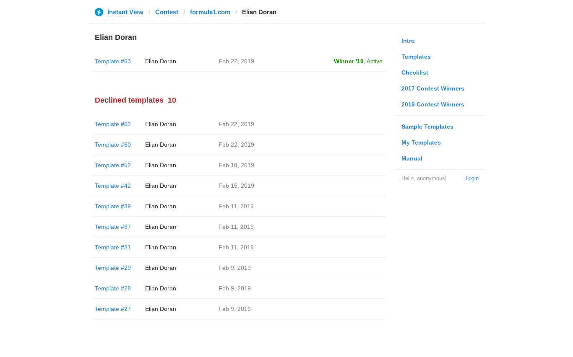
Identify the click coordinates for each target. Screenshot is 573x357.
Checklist (414, 72)
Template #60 (113, 144)
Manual (411, 158)
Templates (416, 56)
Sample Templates (427, 126)
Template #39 (113, 206)
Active (375, 61)
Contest (166, 12)
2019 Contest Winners (432, 104)
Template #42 (113, 185)
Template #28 (113, 288)
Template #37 (113, 226)
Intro (408, 40)
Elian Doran (160, 61)
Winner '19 (349, 61)
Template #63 (113, 61)
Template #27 (113, 308)
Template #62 (113, 124)
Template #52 (113, 165)
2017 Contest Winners (432, 88)
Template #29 (113, 267)
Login (472, 178)
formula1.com (210, 12)
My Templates (421, 142)
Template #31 (113, 247)
